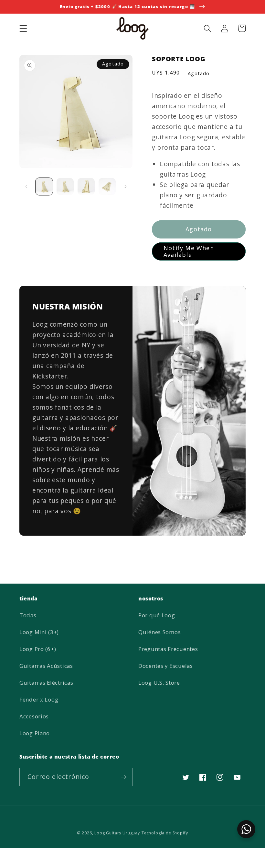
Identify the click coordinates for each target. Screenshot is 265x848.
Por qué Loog (156, 615)
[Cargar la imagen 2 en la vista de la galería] (65, 186)
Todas (28, 615)
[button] (23, 28)
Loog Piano (34, 733)
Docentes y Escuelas (165, 665)
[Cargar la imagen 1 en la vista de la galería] (44, 186)
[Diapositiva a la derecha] (125, 187)
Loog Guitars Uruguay (117, 833)
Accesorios (34, 716)
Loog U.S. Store (159, 682)
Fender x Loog (38, 699)
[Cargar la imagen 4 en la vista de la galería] (107, 186)
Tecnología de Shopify (165, 833)
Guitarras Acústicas (46, 665)
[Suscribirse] (123, 777)
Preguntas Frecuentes (168, 649)
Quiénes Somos (159, 632)
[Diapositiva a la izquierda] (26, 187)
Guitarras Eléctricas (46, 682)
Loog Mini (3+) (39, 632)
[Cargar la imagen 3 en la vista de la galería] (86, 186)
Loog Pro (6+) (37, 649)
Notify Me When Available (189, 251)
